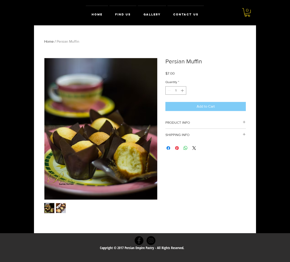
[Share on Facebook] (168, 148)
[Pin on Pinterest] (177, 148)
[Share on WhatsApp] (185, 148)
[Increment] (183, 90)
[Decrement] (169, 90)
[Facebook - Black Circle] (139, 240)
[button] (247, 12)
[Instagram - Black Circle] (151, 240)
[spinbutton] (176, 90)
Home (49, 41)
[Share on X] (194, 148)
